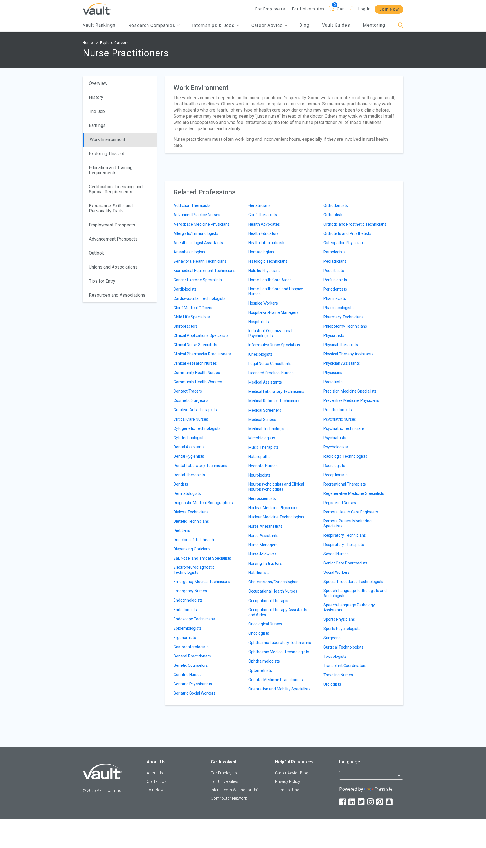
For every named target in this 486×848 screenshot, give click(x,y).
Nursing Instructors (265, 563)
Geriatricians (259, 205)
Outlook (96, 253)
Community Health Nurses (197, 372)
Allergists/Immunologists (196, 233)
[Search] (400, 25)
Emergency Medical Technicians (202, 581)
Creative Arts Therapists (195, 409)
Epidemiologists (188, 628)
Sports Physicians (339, 619)
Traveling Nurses (338, 675)
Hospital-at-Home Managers (273, 312)
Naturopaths (259, 456)
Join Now (389, 9)
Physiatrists (333, 335)
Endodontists (185, 609)
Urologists (332, 684)
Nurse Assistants (263, 535)
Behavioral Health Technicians (200, 261)
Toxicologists (334, 656)
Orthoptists (333, 214)
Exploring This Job (107, 153)
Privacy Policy (287, 781)
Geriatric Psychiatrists (193, 684)
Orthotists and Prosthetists (347, 233)
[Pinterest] (380, 802)
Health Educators (263, 233)
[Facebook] (343, 802)
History (96, 97)
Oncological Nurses (265, 624)
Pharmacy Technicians (343, 317)
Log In (364, 9)
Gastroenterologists (191, 647)
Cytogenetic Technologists (197, 428)
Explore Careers (114, 43)
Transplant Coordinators (344, 665)
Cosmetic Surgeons (191, 400)
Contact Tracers (188, 391)
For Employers (270, 9)
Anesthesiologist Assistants (198, 243)
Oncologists (258, 633)
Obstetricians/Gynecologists (273, 582)
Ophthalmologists (264, 661)
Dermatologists (187, 493)
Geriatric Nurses (188, 674)
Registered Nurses (339, 502)
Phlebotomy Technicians (345, 326)
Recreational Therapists (344, 484)
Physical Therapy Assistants (348, 354)
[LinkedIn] (352, 802)
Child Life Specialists (192, 317)
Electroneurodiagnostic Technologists (194, 570)
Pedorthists (333, 270)
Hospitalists (258, 321)
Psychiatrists (334, 438)
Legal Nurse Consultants (269, 363)
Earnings (97, 125)
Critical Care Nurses (191, 419)
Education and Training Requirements (110, 170)
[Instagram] (371, 802)
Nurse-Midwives (262, 554)
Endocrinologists (188, 600)
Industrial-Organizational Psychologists (270, 333)
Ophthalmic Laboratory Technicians (279, 642)
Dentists (181, 484)
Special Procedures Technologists (353, 581)
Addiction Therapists (192, 205)
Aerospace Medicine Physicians (202, 224)
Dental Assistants (189, 447)
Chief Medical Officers (193, 307)
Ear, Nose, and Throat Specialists (202, 558)
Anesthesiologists (189, 252)
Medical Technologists (268, 429)
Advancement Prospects (113, 239)
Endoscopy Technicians (194, 619)
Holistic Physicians (264, 270)
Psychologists (335, 447)
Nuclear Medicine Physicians (273, 507)
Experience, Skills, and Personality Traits (111, 208)
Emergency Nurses (190, 591)
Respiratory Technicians (344, 535)
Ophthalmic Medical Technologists (278, 652)
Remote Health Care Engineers (350, 512)
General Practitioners (192, 656)
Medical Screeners (264, 410)
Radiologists (334, 465)
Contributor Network (229, 798)
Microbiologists (261, 438)
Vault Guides (336, 25)
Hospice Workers (263, 303)
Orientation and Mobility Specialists (279, 689)
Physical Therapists (340, 345)
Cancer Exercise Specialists (198, 280)
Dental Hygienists (189, 456)
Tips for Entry (102, 281)
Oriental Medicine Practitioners (275, 679)
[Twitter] (362, 802)
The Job (97, 111)
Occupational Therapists (270, 600)
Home (88, 43)
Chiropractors (186, 326)
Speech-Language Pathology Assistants (349, 607)
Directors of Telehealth (194, 540)
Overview (98, 83)
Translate (384, 789)
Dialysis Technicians (191, 512)
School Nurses (336, 554)
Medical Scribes (262, 419)
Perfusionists (335, 280)
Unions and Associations (113, 267)
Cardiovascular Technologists (200, 298)
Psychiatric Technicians (344, 428)
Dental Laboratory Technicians (200, 465)
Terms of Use (287, 790)
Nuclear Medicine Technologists (276, 517)
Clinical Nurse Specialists (195, 345)
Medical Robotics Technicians (274, 400)
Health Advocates (264, 224)
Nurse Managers (263, 545)
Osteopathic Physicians (344, 243)
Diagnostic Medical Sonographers (203, 502)
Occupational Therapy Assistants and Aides (277, 612)
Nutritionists (259, 572)
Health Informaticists (266, 243)
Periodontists (335, 289)
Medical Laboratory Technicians (276, 391)
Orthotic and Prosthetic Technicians (354, 224)
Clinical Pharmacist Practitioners (202, 354)
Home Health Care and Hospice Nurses (275, 291)
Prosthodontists (337, 409)
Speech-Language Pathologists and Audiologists (355, 593)
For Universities (308, 9)
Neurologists (259, 475)
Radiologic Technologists (345, 456)
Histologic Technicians (267, 261)
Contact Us (156, 781)
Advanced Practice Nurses (197, 214)
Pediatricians (334, 261)
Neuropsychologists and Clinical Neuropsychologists (276, 486)
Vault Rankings (99, 25)
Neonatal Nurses (263, 466)
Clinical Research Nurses (195, 363)
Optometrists (260, 670)
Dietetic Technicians (191, 521)
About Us (155, 773)
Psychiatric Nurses (339, 419)
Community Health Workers (198, 382)
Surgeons (332, 638)
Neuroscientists (262, 498)
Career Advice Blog (291, 773)
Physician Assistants (341, 363)
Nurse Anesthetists (265, 526)
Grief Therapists (262, 214)
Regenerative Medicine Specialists (353, 493)
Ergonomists (185, 637)
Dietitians (182, 530)
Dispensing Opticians (192, 549)
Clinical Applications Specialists (201, 335)
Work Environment (107, 139)
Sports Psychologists (342, 628)
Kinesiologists (260, 354)
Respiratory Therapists (343, 544)
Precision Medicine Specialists (350, 391)
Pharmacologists (338, 307)
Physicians (332, 372)
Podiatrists (333, 382)
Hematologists (261, 252)
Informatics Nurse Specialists (274, 345)
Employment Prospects (112, 225)
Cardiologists (185, 289)
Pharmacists (334, 298)
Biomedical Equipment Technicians (204, 270)
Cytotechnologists (190, 438)
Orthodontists (335, 205)
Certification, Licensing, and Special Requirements (116, 189)
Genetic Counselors (191, 665)
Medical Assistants (265, 382)
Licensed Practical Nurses (271, 373)
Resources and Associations (117, 295)
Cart (341, 9)
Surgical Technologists (343, 647)
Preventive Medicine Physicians (351, 400)
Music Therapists (263, 447)
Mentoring (374, 25)
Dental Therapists (189, 475)
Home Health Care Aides (270, 280)
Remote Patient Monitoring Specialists (347, 523)
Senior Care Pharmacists (345, 563)
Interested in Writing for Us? (235, 790)
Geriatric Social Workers (194, 693)
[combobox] (371, 778)
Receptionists (335, 475)
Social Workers (336, 572)
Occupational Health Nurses (272, 591)
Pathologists (334, 252)
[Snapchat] (389, 802)
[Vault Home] (97, 9)
